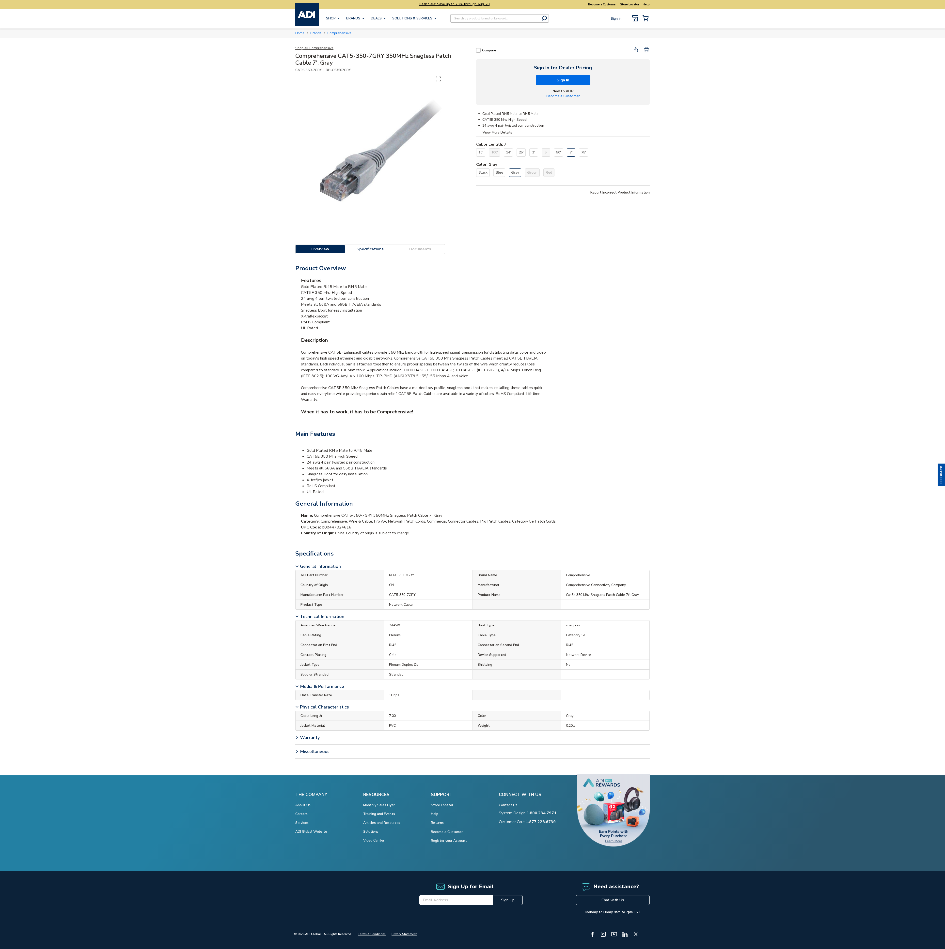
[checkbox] (478, 50)
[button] (941, 475)
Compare (489, 50)
